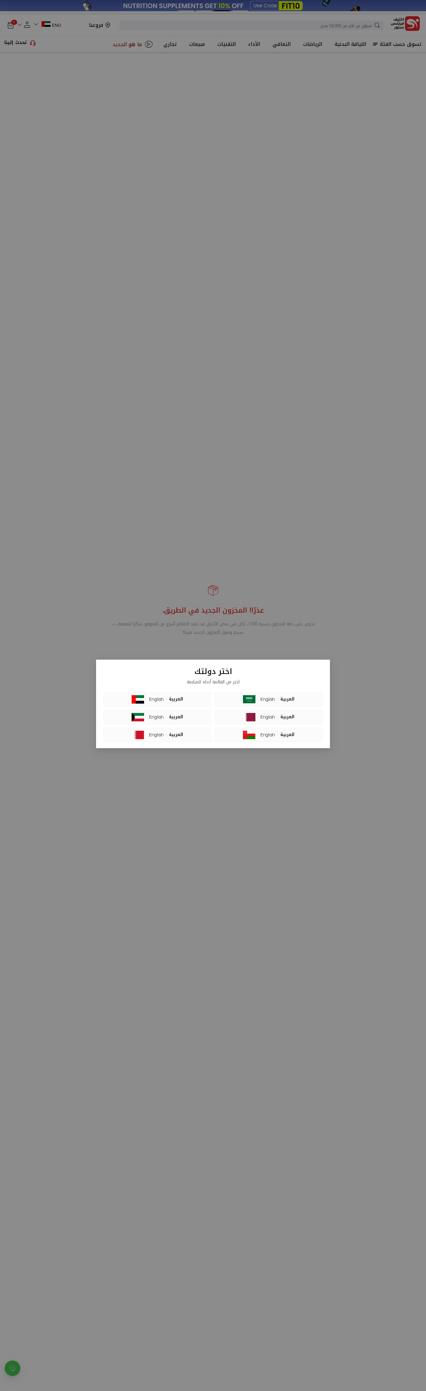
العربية (176, 699)
